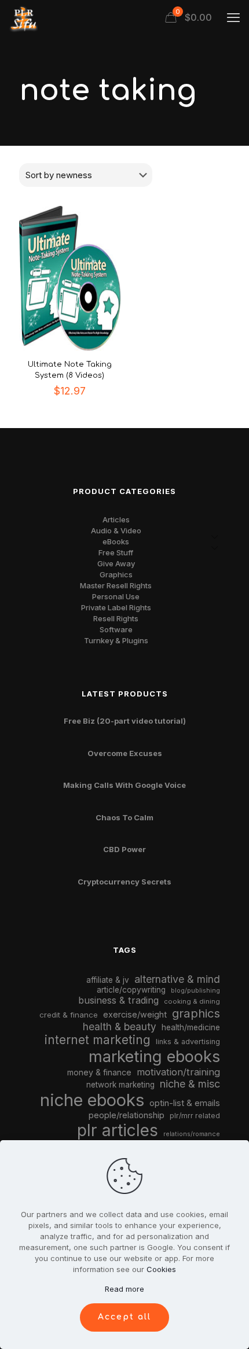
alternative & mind (177, 979)
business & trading (118, 1000)
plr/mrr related (195, 1115)
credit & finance (68, 1014)
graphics (196, 1013)
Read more (124, 1288)
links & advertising (188, 1041)
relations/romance (191, 1134)
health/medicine (191, 1027)
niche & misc (190, 1084)
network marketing (120, 1084)
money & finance (99, 1072)
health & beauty (119, 1026)
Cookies (161, 1269)
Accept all (124, 1317)
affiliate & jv (107, 980)
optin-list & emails (184, 1103)
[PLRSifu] (23, 17)
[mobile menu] (233, 17)
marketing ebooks (154, 1056)
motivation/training (178, 1072)
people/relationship (126, 1115)
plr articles (117, 1130)
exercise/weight (135, 1014)
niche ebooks (92, 1100)
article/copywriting (131, 989)
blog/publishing (195, 990)
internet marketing (98, 1040)
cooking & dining (192, 1001)
